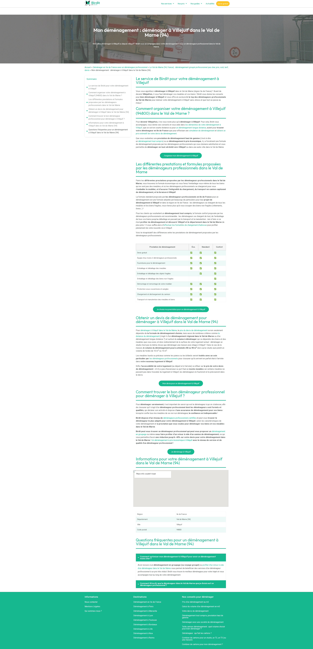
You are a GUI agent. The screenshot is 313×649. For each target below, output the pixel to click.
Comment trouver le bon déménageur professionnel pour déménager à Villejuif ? (107, 117)
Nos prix (181, 3)
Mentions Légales (92, 606)
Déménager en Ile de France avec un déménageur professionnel (120, 67)
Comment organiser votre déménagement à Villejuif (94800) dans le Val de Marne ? (107, 94)
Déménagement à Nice (143, 633)
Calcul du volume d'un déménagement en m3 (201, 606)
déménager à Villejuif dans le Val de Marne (158, 330)
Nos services (166, 3)
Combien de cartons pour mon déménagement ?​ (202, 644)
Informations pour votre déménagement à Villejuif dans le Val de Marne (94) (106, 124)
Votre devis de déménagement (195, 611)
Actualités (210, 3)
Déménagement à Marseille (145, 611)
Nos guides (195, 3)
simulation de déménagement (201, 130)
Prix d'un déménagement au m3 (195, 602)
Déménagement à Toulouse (145, 620)
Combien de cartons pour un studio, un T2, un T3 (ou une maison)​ (204, 639)
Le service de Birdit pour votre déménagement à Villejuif (108, 87)
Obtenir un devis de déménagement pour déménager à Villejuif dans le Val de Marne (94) (109, 110)
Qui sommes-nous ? (93, 611)
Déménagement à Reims (143, 638)
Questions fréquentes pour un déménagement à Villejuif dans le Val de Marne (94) (108, 131)
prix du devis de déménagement (193, 330)
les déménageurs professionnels (163, 358)
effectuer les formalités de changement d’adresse (185, 225)
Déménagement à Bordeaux (145, 624)
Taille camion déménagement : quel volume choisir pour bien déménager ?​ (203, 627)
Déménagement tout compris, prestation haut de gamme (202, 616)
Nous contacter (91, 602)
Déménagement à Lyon (143, 615)
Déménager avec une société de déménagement (203, 622)
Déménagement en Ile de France (147, 602)
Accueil (88, 67)
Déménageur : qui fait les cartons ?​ (197, 633)
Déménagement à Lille (143, 629)
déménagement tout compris (150, 141)
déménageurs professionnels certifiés (179, 418)
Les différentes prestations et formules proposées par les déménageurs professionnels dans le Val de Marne (106, 102)
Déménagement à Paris (143, 606)
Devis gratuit (223, 3)
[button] (167, 3)
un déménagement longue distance (191, 128)
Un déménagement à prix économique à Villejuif (172, 440)
